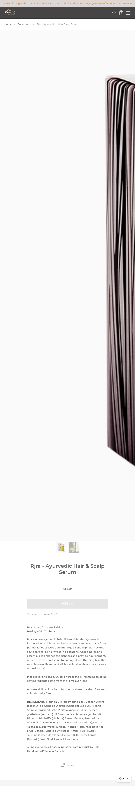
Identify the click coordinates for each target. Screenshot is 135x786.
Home (8, 24)
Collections (24, 24)
